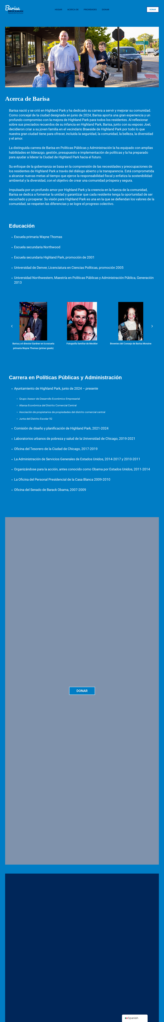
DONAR (153, 9)
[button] (11, 326)
